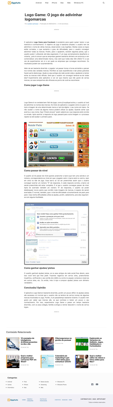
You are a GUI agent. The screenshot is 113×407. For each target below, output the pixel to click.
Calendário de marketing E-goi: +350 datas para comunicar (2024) (63, 359)
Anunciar (65, 399)
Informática (11, 387)
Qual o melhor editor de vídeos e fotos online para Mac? (97, 359)
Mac (62, 3)
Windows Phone (61, 384)
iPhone (54, 3)
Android (39, 3)
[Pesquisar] (103, 3)
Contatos (58, 399)
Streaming (44, 384)
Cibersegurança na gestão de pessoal (63, 339)
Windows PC (78, 3)
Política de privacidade (43, 399)
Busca (87, 3)
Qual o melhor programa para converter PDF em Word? (28, 359)
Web (68, 3)
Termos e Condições (30, 399)
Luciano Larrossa (32, 24)
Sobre (24, 399)
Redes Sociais (45, 381)
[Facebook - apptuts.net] (92, 384)
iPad (46, 3)
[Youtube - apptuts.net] (97, 384)
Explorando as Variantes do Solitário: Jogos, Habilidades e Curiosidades (96, 342)
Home (70, 399)
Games (9, 384)
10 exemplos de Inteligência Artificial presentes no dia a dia (29, 341)
